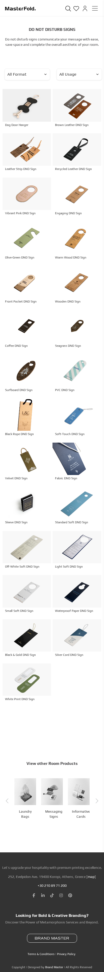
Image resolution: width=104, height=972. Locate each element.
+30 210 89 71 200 (52, 885)
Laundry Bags (25, 813)
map (91, 877)
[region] (52, 932)
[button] (7, 801)
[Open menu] (95, 8)
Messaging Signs (53, 813)
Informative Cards (81, 813)
